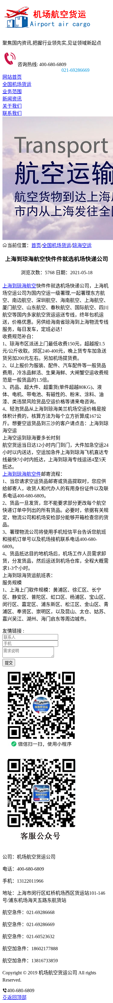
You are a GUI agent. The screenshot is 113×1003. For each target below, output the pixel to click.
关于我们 (12, 106)
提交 (9, 663)
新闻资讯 (12, 98)
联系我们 (12, 113)
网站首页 (12, 77)
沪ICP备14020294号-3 (44, 979)
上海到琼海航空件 (21, 474)
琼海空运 (82, 245)
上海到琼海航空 (19, 285)
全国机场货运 (16, 84)
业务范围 (12, 91)
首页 (36, 245)
